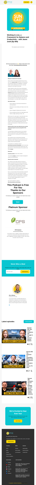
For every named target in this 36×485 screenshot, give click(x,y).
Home (7, 448)
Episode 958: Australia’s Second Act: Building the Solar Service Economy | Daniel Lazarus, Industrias (23, 475)
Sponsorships (25, 448)
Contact (7, 452)
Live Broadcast (17, 452)
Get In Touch (26, 2)
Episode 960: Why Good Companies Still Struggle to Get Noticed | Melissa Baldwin (23, 464)
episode (11, 149)
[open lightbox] (18, 19)
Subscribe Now (11, 441)
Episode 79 (10, 92)
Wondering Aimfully (11, 153)
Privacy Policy (8, 454)
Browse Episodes (28, 321)
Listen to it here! (14, 82)
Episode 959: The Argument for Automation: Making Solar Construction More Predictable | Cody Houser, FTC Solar (22, 470)
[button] (31, 2)
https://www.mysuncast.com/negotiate (14, 145)
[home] (8, 2)
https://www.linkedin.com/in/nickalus (14, 182)
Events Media (17, 450)
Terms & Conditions (9, 456)
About (7, 450)
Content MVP (25, 452)
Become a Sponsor (18, 202)
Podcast (16, 448)
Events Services (25, 450)
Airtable (14, 155)
